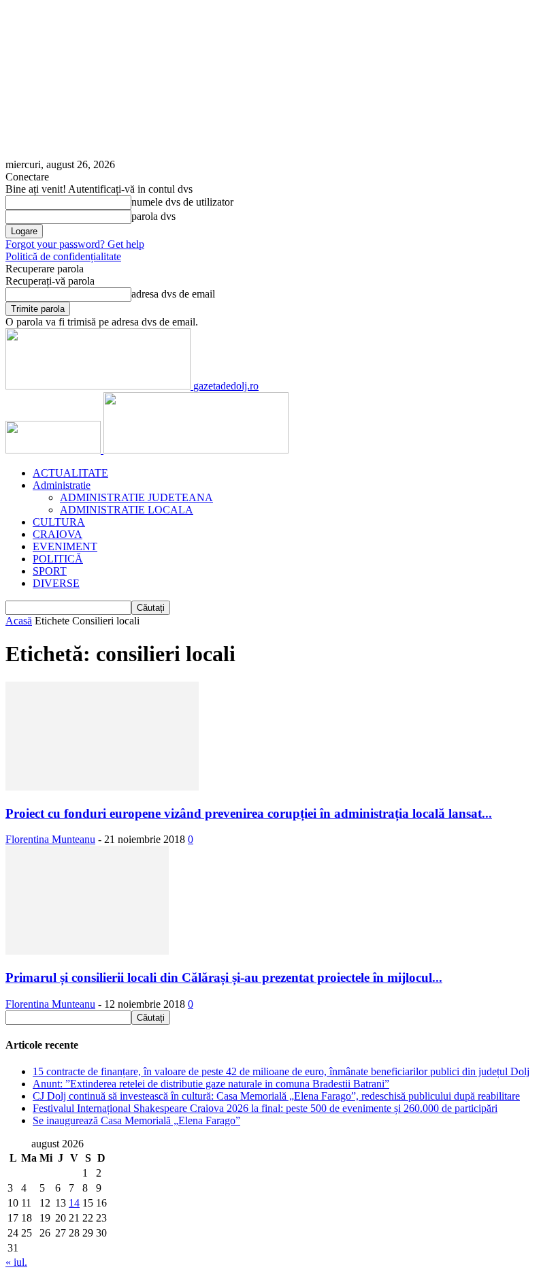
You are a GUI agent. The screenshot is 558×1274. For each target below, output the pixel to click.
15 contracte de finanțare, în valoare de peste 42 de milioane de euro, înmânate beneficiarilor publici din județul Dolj (281, 1071)
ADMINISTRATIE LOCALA (126, 509)
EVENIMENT (65, 546)
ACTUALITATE (70, 473)
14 (74, 1203)
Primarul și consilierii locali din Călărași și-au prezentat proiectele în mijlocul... (223, 977)
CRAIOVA (57, 534)
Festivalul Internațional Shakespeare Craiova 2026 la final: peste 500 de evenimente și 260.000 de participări (265, 1108)
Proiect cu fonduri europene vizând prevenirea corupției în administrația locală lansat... (248, 813)
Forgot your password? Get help (74, 244)
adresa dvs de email (173, 294)
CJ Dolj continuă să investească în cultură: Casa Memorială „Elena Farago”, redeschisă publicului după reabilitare (276, 1096)
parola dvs (153, 216)
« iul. (16, 1262)
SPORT (50, 571)
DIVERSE (56, 583)
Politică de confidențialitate (63, 256)
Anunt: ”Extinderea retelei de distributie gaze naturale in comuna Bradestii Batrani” (211, 1083)
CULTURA (59, 522)
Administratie (62, 485)
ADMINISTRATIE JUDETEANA (136, 497)
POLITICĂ (58, 558)
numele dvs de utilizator (182, 202)
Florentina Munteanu (50, 839)
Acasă (18, 620)
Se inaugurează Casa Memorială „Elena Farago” (136, 1120)
